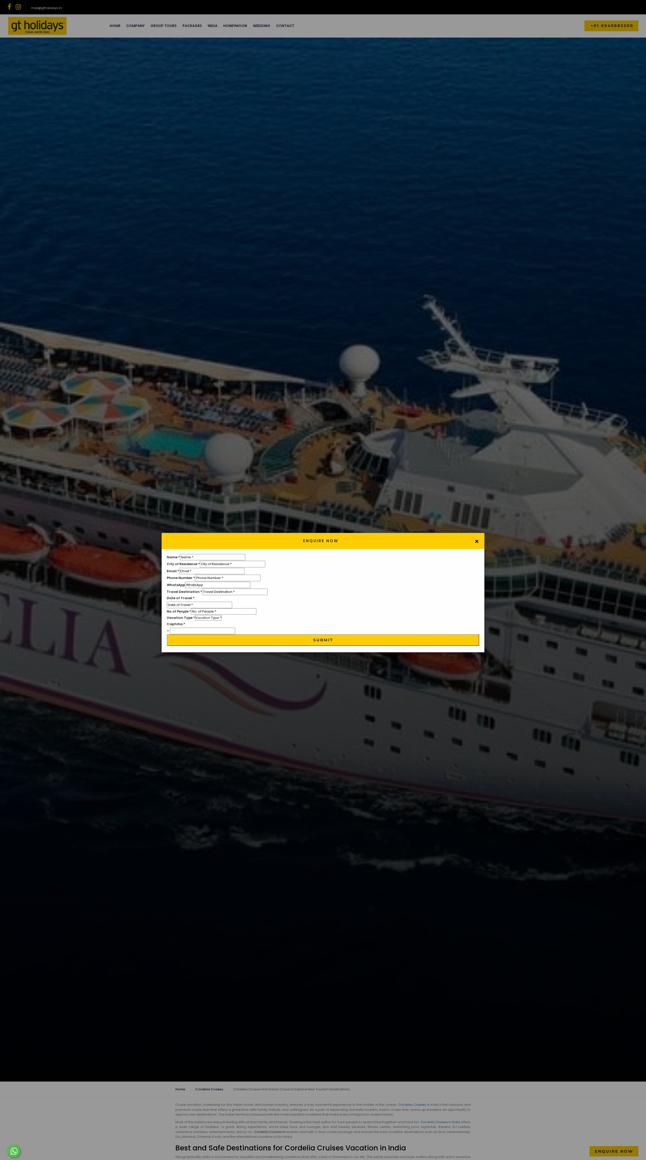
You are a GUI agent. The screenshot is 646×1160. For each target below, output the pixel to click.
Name (173, 557)
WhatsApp (176, 585)
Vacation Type (181, 617)
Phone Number (181, 577)
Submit (323, 640)
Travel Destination (184, 591)
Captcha (176, 624)
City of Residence (183, 564)
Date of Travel (181, 598)
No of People (179, 611)
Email (173, 571)
